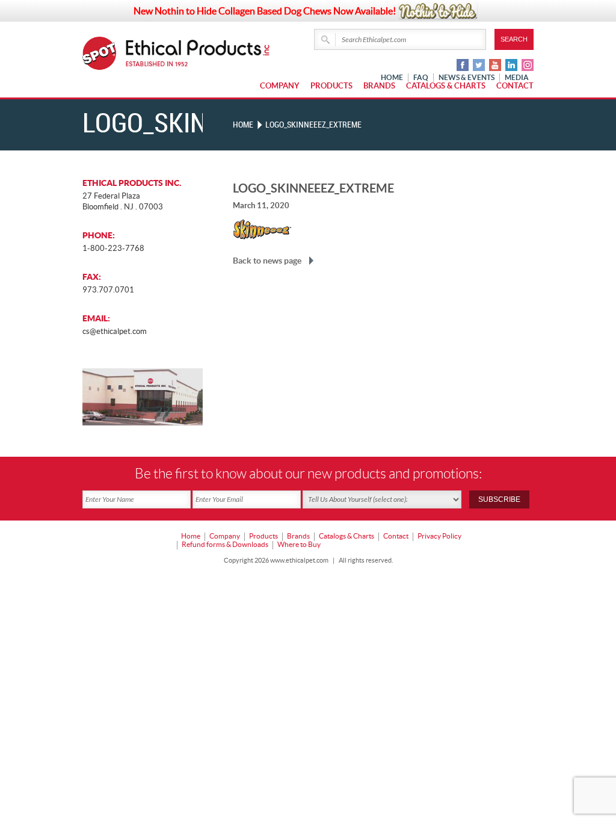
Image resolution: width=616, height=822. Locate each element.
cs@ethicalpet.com (114, 331)
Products (331, 85)
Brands (379, 85)
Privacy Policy (439, 536)
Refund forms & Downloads (225, 544)
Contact (515, 85)
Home (243, 124)
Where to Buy (299, 544)
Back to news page (267, 260)
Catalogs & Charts (445, 85)
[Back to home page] (198, 53)
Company (280, 85)
